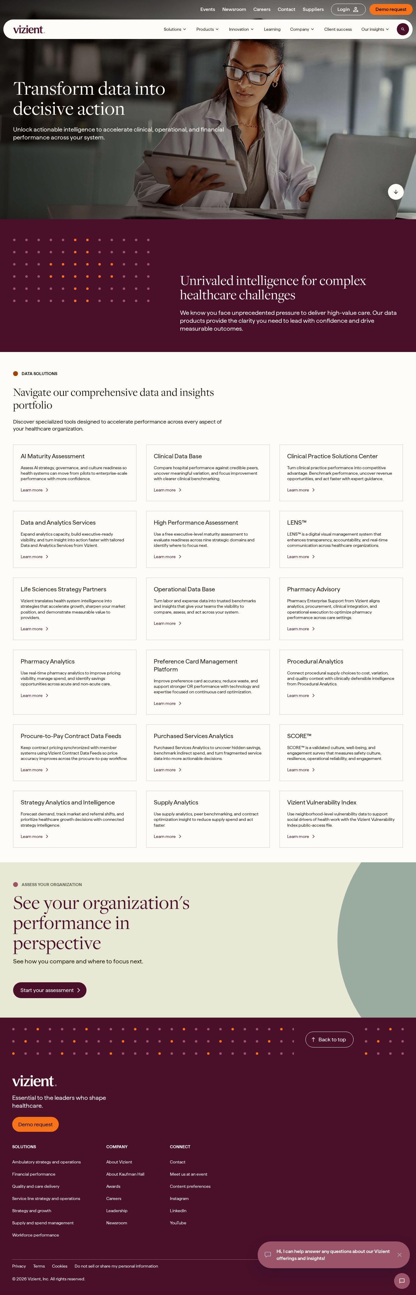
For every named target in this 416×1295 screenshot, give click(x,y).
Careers (261, 9)
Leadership (117, 1210)
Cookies (59, 1266)
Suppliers (313, 9)
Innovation (239, 29)
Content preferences (190, 1186)
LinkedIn (178, 1210)
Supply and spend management (43, 1222)
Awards (113, 1186)
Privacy (19, 1266)
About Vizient (119, 1162)
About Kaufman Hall (125, 1174)
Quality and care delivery (35, 1186)
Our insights (372, 29)
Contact (286, 9)
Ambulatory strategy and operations (46, 1162)
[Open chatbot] (402, 1281)
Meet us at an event (188, 1174)
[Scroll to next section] (396, 192)
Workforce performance (35, 1235)
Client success (338, 29)
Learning (272, 29)
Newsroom (234, 9)
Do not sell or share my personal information (116, 1266)
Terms (39, 1266)
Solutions (172, 29)
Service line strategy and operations (46, 1198)
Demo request (391, 9)
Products (205, 29)
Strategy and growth (31, 1210)
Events (207, 9)
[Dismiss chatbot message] (399, 1254)
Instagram (179, 1198)
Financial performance (33, 1174)
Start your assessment (47, 990)
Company (299, 29)
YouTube (178, 1222)
